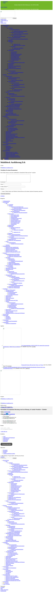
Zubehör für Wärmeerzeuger (14, 77)
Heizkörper (8, 97)
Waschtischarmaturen (15, 29)
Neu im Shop (6, 314)
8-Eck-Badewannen (15, 57)
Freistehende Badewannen (16, 54)
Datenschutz (5, 440)
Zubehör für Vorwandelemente (14, 66)
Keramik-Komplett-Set (15, 49)
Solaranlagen (5, 322)
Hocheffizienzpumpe (12, 121)
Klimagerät (8, 299)
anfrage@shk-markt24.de (9, 414)
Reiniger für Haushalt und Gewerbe (13, 156)
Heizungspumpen (11, 122)
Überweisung (6, 416)
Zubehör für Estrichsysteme (14, 107)
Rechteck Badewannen (15, 55)
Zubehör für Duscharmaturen (19, 36)
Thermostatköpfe (11, 98)
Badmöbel (10, 40)
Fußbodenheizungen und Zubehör (13, 106)
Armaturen (10, 28)
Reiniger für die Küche (13, 73)
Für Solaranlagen (11, 130)
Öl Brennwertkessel (15, 82)
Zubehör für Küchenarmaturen (17, 72)
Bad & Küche (6, 202)
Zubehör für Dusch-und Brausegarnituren (19, 39)
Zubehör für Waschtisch (18, 48)
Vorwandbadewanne (15, 223)
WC (12, 42)
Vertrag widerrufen (6, 444)
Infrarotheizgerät (11, 99)
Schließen (3, 196)
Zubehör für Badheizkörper (16, 104)
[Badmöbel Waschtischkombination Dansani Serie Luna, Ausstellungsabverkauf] (12, 367)
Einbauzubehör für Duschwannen (18, 62)
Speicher (12, 88)
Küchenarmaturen (12, 70)
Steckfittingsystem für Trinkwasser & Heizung (15, 137)
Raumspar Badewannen (16, 58)
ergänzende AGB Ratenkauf (9, 437)
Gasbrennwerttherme (15, 85)
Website (2, 189)
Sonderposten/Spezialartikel (11, 321)
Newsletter (5, 450)
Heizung (5, 253)
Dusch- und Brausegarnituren (14, 37)
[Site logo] (8, 17)
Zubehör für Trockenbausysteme (15, 108)
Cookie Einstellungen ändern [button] (9, 453)
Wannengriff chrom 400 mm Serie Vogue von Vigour (32, 364)
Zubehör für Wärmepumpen (14, 90)
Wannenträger (14, 53)
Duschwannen (11, 61)
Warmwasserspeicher (12, 94)
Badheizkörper (11, 63)
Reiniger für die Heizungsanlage (12, 115)
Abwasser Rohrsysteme (10, 135)
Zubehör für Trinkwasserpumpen (17, 120)
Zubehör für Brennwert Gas (19, 87)
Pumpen (7, 117)
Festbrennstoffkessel (12, 78)
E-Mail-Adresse (4, 186)
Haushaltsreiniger (6, 246)
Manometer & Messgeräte (11, 113)
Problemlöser (5, 320)
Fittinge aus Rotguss (10, 138)
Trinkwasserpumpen (12, 119)
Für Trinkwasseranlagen (13, 129)
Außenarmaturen (9, 131)
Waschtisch (13, 46)
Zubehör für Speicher (17, 89)
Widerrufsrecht (6, 438)
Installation (5, 288)
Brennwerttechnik (12, 81)
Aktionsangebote (6, 201)
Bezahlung (5, 451)
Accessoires (10, 64)
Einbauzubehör (14, 51)
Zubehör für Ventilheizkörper (14, 105)
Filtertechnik (8, 139)
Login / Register (6, 584)
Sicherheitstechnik (9, 110)
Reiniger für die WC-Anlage (19, 45)
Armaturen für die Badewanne (17, 32)
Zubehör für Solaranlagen (11, 143)
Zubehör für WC (16, 44)
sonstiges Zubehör (9, 140)
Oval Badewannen (14, 59)
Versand (4, 452)
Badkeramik (10, 41)
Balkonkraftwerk (9, 147)
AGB (4, 436)
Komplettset (8, 146)
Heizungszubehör (9, 111)
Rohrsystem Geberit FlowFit (11, 133)
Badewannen (11, 50)
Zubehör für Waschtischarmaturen (20, 31)
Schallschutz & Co (12, 67)
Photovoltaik (5, 315)
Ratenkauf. (5, 421)
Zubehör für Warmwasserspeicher (18, 96)
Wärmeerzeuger (9, 76)
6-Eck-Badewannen (15, 56)
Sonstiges (8, 244)
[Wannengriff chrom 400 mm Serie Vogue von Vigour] (12, 364)
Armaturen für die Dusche (16, 34)
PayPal (4, 414)
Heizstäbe (8, 149)
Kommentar (3, 182)
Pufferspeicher (11, 93)
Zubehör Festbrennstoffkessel (17, 80)
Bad (6, 26)
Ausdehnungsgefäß (10, 126)
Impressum (5, 441)
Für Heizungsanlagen (12, 128)
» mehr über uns (4, 431)
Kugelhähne (10, 112)
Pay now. (5, 420)
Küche (7, 69)
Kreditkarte (5, 418)
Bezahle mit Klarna (7, 423)
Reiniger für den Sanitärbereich (14, 68)
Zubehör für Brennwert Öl (18, 84)
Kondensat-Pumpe (12, 125)
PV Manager (8, 148)
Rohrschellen (8, 132)
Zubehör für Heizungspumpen (17, 124)
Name (2, 184)
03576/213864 (7, 411)
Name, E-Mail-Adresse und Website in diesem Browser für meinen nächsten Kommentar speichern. (22, 191)
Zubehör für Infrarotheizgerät (17, 101)
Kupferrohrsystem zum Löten (12, 136)
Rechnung (5, 417)
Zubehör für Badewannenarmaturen (20, 33)
